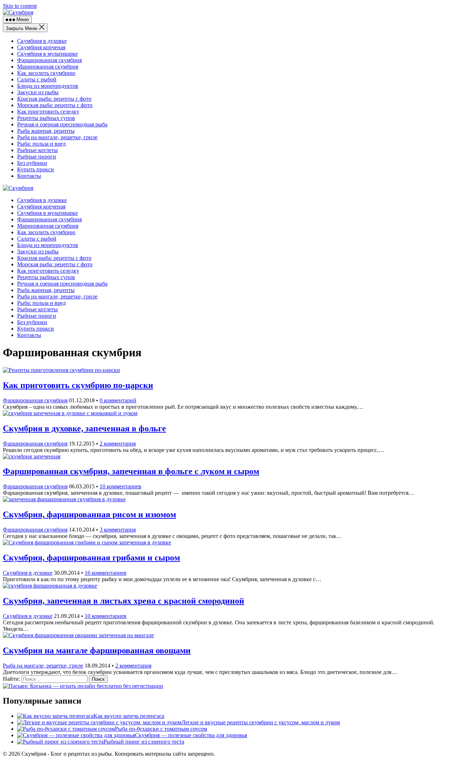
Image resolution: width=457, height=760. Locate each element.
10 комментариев (120, 486)
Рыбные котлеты (37, 150)
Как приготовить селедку (48, 112)
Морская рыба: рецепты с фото (54, 105)
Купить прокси (35, 169)
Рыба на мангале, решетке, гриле (57, 137)
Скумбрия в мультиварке (47, 54)
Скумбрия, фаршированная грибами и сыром (91, 557)
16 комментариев (105, 573)
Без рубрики (32, 163)
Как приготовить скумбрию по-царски (78, 385)
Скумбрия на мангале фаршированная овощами (97, 650)
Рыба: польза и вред (41, 144)
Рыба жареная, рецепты (46, 131)
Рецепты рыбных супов (46, 118)
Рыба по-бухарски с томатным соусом (161, 729)
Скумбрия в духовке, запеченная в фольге (84, 428)
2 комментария (118, 444)
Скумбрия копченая (41, 47)
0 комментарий (118, 400)
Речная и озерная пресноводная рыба (62, 124)
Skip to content (20, 6)
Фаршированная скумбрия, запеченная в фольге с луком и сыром (131, 471)
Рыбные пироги (36, 156)
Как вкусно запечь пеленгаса (129, 716)
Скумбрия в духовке (42, 41)
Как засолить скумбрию (46, 73)
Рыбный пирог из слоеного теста (144, 742)
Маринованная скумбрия (47, 67)
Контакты (29, 176)
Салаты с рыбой (36, 79)
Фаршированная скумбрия (49, 60)
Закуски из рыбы (38, 92)
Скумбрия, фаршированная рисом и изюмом (89, 514)
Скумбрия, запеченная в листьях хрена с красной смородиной (123, 600)
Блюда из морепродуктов (47, 86)
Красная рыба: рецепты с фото (54, 99)
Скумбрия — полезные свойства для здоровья (191, 735)
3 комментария (118, 530)
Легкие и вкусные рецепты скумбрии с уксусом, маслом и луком (260, 722)
